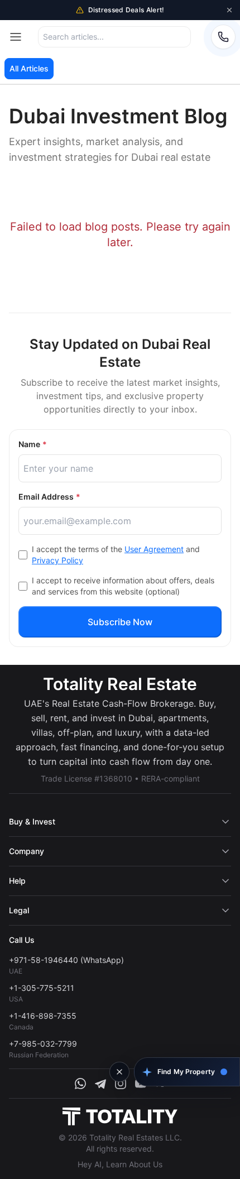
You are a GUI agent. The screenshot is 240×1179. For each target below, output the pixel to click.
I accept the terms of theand (116, 554)
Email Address (49, 496)
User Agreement (154, 549)
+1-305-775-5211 (41, 988)
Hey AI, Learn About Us (120, 1164)
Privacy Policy (57, 560)
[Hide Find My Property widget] (119, 1072)
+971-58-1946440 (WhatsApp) (66, 960)
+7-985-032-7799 (43, 1043)
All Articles (29, 68)
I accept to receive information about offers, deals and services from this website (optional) (123, 586)
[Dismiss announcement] (229, 10)
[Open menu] (15, 37)
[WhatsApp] (80, 1083)
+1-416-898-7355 (42, 1015)
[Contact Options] (223, 37)
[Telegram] (100, 1083)
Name (32, 444)
